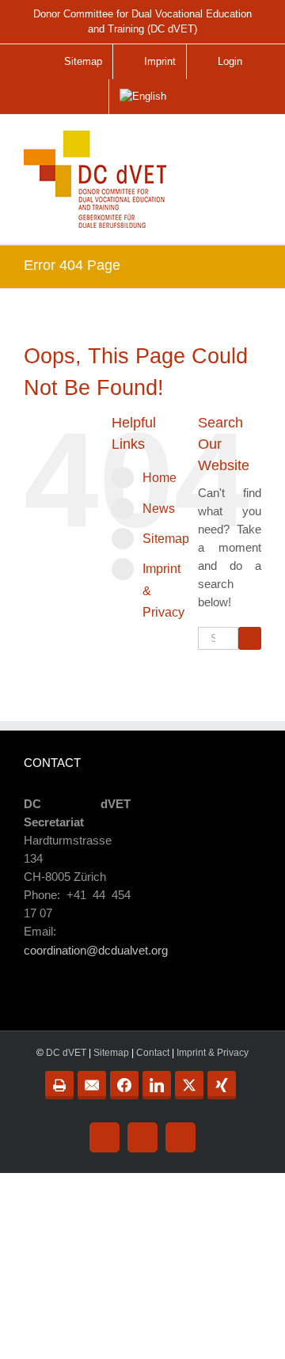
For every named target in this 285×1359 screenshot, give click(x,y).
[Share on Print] (59, 1085)
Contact (152, 1052)
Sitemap (165, 538)
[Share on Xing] (221, 1085)
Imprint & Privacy (213, 1052)
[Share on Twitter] (189, 1085)
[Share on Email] (92, 1085)
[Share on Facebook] (124, 1085)
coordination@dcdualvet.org (96, 950)
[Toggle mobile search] (217, 142)
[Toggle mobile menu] (250, 148)
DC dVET (66, 1052)
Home (159, 477)
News (158, 508)
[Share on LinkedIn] (156, 1085)
